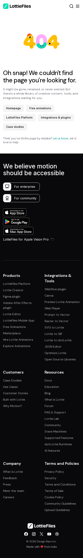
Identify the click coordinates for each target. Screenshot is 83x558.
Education (52, 387)
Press (7, 484)
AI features (52, 451)
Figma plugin (11, 296)
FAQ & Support (55, 412)
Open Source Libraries (60, 359)
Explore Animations (16, 346)
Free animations (40, 108)
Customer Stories (15, 393)
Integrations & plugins (56, 117)
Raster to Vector (57, 321)
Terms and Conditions (60, 484)
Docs (48, 380)
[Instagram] (33, 534)
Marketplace (12, 333)
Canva (49, 296)
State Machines (56, 431)
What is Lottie (54, 400)
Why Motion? (12, 406)
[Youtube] (49, 534)
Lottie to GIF (53, 334)
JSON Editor (53, 347)
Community (53, 425)
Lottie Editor (12, 314)
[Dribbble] (57, 534)
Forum (49, 406)
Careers (8, 497)
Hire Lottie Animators (18, 340)
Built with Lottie (14, 400)
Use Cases (10, 387)
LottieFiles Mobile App (18, 320)
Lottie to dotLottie (58, 340)
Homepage (13, 108)
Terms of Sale (54, 491)
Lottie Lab (52, 419)
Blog (48, 393)
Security (50, 478)
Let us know (60, 138)
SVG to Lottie (54, 327)
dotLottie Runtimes (58, 444)
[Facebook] (26, 534)
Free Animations (14, 327)
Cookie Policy (54, 497)
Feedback (10, 478)
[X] (41, 534)
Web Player (52, 308)
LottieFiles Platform (19, 117)
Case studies (15, 126)
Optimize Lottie (55, 353)
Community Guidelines (60, 504)
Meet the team (13, 491)
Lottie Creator (13, 290)
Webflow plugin (55, 289)
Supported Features (59, 438)
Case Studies (12, 380)
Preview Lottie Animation (62, 302)
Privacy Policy (54, 472)
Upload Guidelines (57, 510)
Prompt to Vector (57, 315)
